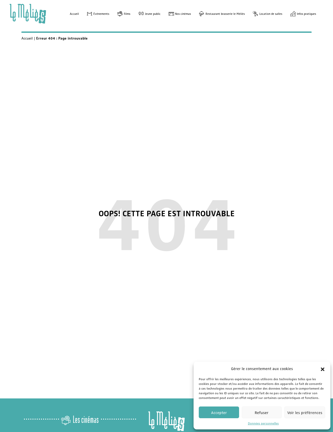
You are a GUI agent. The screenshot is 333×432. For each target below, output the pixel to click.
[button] (322, 368)
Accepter (219, 412)
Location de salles (270, 14)
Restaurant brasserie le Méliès (225, 14)
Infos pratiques (306, 14)
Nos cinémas (183, 14)
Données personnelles (263, 423)
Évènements (101, 14)
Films (127, 14)
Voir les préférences (304, 412)
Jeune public (153, 14)
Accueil (74, 14)
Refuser (261, 412)
